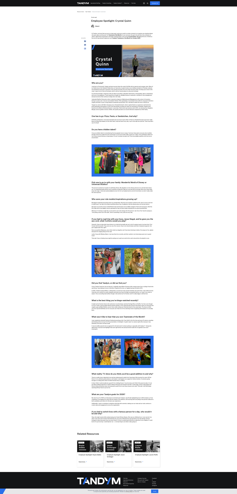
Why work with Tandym (143, 480)
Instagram (154, 485)
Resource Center (80, 11)
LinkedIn (154, 481)
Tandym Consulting (106, 3)
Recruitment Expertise (128, 483)
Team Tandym (88, 11)
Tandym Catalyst (117, 3)
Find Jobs (133, 3)
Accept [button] (154, 491)
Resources (126, 3)
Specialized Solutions (128, 480)
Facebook (154, 478)
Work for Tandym (142, 481)
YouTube (154, 483)
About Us (125, 481)
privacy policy (129, 491)
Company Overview (142, 478)
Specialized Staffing (95, 3)
